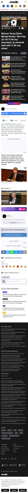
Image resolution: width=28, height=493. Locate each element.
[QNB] (20, 6)
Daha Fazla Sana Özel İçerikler (13, 235)
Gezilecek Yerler (6, 438)
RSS (14, 451)
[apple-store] (5, 465)
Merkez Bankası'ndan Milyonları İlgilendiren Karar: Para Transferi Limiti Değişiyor (14, 302)
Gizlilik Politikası (5, 448)
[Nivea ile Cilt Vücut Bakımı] (4, 6)
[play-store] (14, 465)
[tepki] (2, 266)
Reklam (3, 451)
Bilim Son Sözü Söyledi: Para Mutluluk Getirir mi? (12, 353)
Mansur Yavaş (5, 126)
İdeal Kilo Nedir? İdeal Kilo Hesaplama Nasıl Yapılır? (13, 408)
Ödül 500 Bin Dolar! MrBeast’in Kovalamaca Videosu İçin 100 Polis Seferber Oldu (14, 295)
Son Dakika (4, 435)
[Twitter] (9, 458)
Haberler (3, 13)
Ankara (3, 124)
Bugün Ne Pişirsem (14, 435)
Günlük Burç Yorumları (7, 433)
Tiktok (21, 433)
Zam (15, 430)
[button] (22, 28)
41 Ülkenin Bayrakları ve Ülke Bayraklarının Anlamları (13, 417)
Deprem (10, 430)
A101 (16, 433)
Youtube (21, 430)
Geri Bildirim (4, 446)
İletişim (3, 453)
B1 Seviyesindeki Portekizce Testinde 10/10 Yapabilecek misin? (14, 315)
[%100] (16, 6)
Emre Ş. (11, 108)
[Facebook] (6, 458)
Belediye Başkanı (17, 124)
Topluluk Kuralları (5, 450)
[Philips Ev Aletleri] (8, 6)
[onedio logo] (13, 474)
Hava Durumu (4, 376)
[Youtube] (12, 458)
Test (4, 312)
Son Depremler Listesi (6, 378)
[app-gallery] (22, 465)
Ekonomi (5, 299)
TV (4, 305)
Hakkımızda (4, 444)
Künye (14, 450)
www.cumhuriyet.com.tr (6, 182)
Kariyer (15, 444)
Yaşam (4, 292)
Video (8, 13)
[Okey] (12, 6)
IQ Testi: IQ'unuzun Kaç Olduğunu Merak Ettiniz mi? (13, 423)
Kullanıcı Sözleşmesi (18, 446)
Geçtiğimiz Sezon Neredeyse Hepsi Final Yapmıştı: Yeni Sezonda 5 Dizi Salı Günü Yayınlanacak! (13, 309)
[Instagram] (2, 458)
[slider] (14, 26)
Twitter (3, 430)
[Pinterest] (15, 458)
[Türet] (24, 6)
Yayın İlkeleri (16, 448)
